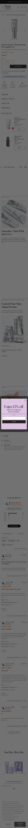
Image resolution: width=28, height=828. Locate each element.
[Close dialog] (25, 400)
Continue (14, 421)
